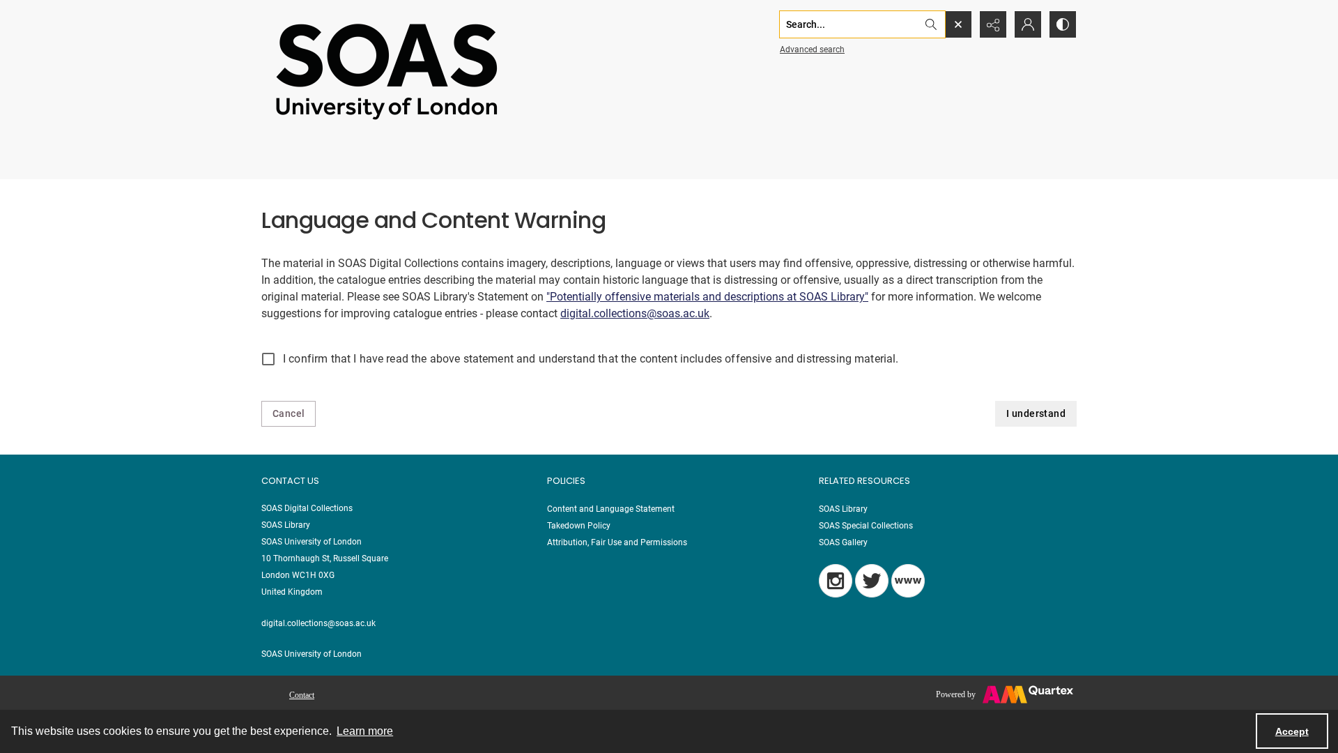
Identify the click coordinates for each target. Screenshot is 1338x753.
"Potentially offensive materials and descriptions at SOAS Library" (707, 296)
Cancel (288, 413)
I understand (1036, 413)
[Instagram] (835, 581)
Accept (1292, 731)
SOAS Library (843, 509)
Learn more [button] (365, 731)
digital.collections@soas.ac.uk (634, 313)
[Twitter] (872, 581)
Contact (301, 695)
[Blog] (908, 581)
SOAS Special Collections (866, 526)
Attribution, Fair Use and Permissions (617, 542)
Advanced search (812, 49)
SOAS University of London (311, 654)
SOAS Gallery (843, 542)
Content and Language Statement (611, 509)
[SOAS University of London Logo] (386, 71)
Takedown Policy (578, 526)
